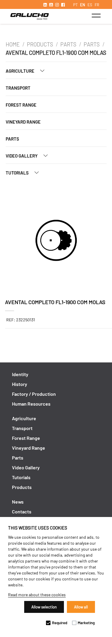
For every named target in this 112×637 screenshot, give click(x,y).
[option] (56, 241)
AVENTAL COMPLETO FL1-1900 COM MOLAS (56, 52)
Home (13, 44)
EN (82, 4)
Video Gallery (22, 155)
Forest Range (21, 105)
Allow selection (44, 607)
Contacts (21, 511)
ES (90, 4)
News (18, 501)
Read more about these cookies (37, 594)
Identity (20, 374)
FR (97, 4)
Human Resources (31, 404)
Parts (68, 44)
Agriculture (20, 71)
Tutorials (18, 172)
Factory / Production (34, 394)
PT (75, 4)
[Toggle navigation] (96, 15)
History (19, 384)
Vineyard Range (23, 121)
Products (40, 44)
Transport (18, 88)
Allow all (81, 607)
